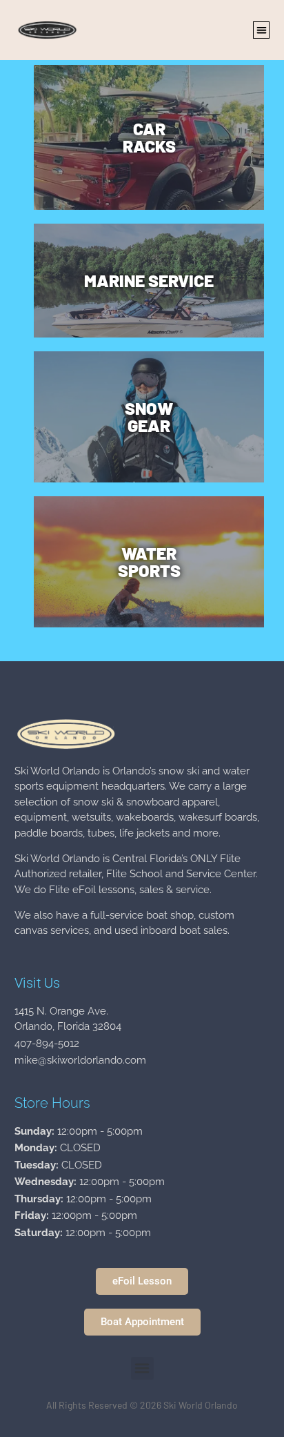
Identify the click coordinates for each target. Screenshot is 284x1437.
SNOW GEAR (149, 417)
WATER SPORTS (149, 561)
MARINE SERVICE (149, 280)
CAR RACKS (149, 137)
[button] (261, 30)
